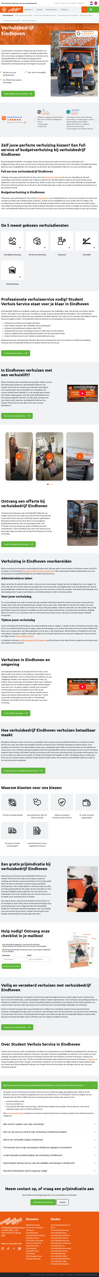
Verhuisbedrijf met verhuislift (68, 15)
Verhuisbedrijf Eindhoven (60, 1235)
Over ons (62, 3)
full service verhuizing (52, 177)
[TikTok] (8, 1248)
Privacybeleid (62, 1274)
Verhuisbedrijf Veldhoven (60, 1259)
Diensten (27, 9)
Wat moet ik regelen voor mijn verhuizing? (23, 1124)
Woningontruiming (33, 1259)
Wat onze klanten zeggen (23, 15)
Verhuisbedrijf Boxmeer (60, 1230)
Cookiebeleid (70, 1274)
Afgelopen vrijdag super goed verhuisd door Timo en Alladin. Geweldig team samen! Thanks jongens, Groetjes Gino (50, 121)
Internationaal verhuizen (35, 1235)
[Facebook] (13, 1248)
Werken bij (81, 3)
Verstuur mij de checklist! (11, 966)
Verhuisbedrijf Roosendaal (61, 1248)
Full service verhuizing (34, 1228)
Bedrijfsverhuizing (33, 1225)
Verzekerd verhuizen (29, 20)
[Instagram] (2, 1248)
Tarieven (39, 9)
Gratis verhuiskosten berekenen (16, 544)
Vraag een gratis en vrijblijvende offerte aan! (21, 771)
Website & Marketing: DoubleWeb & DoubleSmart (85, 1274)
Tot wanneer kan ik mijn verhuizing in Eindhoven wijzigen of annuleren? (37, 1147)
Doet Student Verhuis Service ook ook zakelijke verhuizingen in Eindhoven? (39, 1163)
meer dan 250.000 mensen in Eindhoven (37, 571)
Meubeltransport (32, 1238)
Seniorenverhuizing (33, 1243)
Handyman (30, 1230)
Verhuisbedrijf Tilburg (59, 1251)
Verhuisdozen (51, 9)
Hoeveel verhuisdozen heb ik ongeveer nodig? (25, 1171)
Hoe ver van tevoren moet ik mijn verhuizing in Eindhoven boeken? (35, 1132)
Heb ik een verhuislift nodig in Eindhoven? (23, 1140)
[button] (92, 461)
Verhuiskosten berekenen (43, 1202)
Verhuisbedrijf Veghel (59, 1256)
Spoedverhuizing (32, 1246)
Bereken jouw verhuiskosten (15, 1027)
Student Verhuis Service (14, 117)
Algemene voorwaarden (52, 1274)
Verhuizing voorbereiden (11, 20)
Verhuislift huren (32, 1251)
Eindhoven (91, 1059)
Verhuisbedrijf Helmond (60, 1240)
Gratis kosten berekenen (13, 353)
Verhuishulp (30, 1253)
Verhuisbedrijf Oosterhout (61, 1243)
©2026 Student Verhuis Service (38, 1274)
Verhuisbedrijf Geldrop (59, 1238)
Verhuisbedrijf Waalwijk (60, 1264)
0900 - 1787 (13, 1230)
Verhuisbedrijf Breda (59, 1233)
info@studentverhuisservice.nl (13, 1228)
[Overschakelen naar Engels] (95, 3)
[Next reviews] (96, 119)
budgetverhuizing (43, 198)
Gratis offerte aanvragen (13, 713)
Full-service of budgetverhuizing (45, 15)
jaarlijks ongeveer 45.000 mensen (32, 640)
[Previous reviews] (35, 119)
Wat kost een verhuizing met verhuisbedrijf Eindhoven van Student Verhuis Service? (43, 1085)
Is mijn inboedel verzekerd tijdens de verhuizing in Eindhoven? (32, 1155)
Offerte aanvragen (86, 15)
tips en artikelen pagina (24, 636)
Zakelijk (64, 9)
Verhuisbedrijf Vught (59, 1261)
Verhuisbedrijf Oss (58, 1246)
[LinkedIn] (19, 1248)
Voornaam (6, 955)
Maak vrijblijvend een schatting (16, 94)
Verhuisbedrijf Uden (58, 1253)
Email (29, 955)
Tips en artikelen (72, 3)
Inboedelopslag (32, 1233)
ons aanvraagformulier (15, 1113)
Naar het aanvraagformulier (15, 416)
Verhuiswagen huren (34, 1256)
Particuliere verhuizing (34, 1240)
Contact (56, 3)
